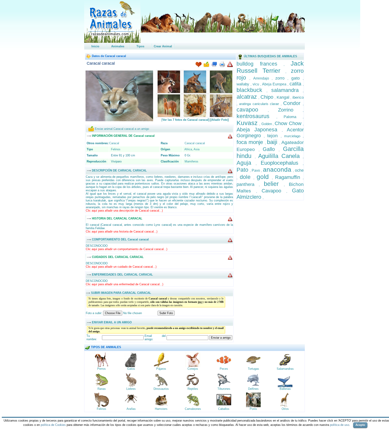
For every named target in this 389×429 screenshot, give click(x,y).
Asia (196, 149)
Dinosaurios (161, 388)
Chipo (267, 97)
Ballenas (285, 388)
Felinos (115, 149)
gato (297, 78)
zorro (281, 78)
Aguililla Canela (280, 156)
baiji (273, 142)
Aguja (246, 163)
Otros (285, 409)
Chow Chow (289, 123)
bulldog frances (260, 64)
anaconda (278, 169)
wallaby (244, 84)
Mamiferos (191, 161)
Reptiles (193, 388)
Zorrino (290, 110)
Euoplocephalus (282, 163)
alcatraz (248, 96)
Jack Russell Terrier (270, 67)
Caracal (114, 143)
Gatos (131, 368)
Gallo (271, 149)
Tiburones (223, 388)
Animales (117, 46)
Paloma (293, 117)
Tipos (140, 46)
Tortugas (253, 368)
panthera (248, 184)
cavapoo (252, 109)
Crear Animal (163, 46)
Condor (293, 103)
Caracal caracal (101, 63)
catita (296, 84)
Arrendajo (262, 78)
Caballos (223, 409)
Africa (188, 149)
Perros (101, 368)
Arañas (131, 409)
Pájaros (161, 368)
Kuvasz (248, 122)
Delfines (253, 388)
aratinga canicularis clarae (260, 104)
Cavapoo (274, 191)
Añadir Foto (219, 119)
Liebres (131, 388)
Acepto (360, 425)
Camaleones (193, 409)
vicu (256, 84)
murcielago (293, 136)
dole (246, 177)
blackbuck (252, 90)
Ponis (253, 409)
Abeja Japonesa (259, 129)
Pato (243, 170)
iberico (298, 97)
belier (274, 183)
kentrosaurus (256, 116)
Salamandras (285, 368)
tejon (274, 135)
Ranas (101, 388)
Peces (224, 368)
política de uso (339, 425)
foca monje (251, 142)
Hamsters (161, 409)
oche (299, 170)
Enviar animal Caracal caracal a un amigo (122, 128)
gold (264, 176)
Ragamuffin (289, 177)
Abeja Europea (274, 84)
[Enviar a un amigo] (206, 64)
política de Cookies (53, 425)
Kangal (284, 97)
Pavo (256, 170)
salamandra (287, 90)
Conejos (193, 368)
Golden (267, 124)
